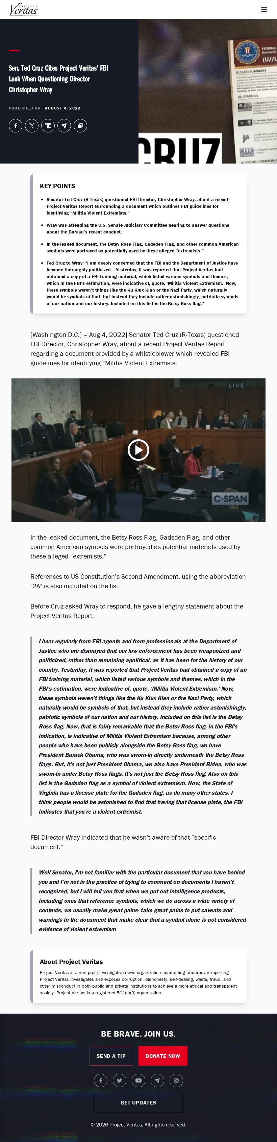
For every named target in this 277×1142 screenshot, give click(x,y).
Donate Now (163, 1055)
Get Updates (138, 1102)
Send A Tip (111, 1055)
